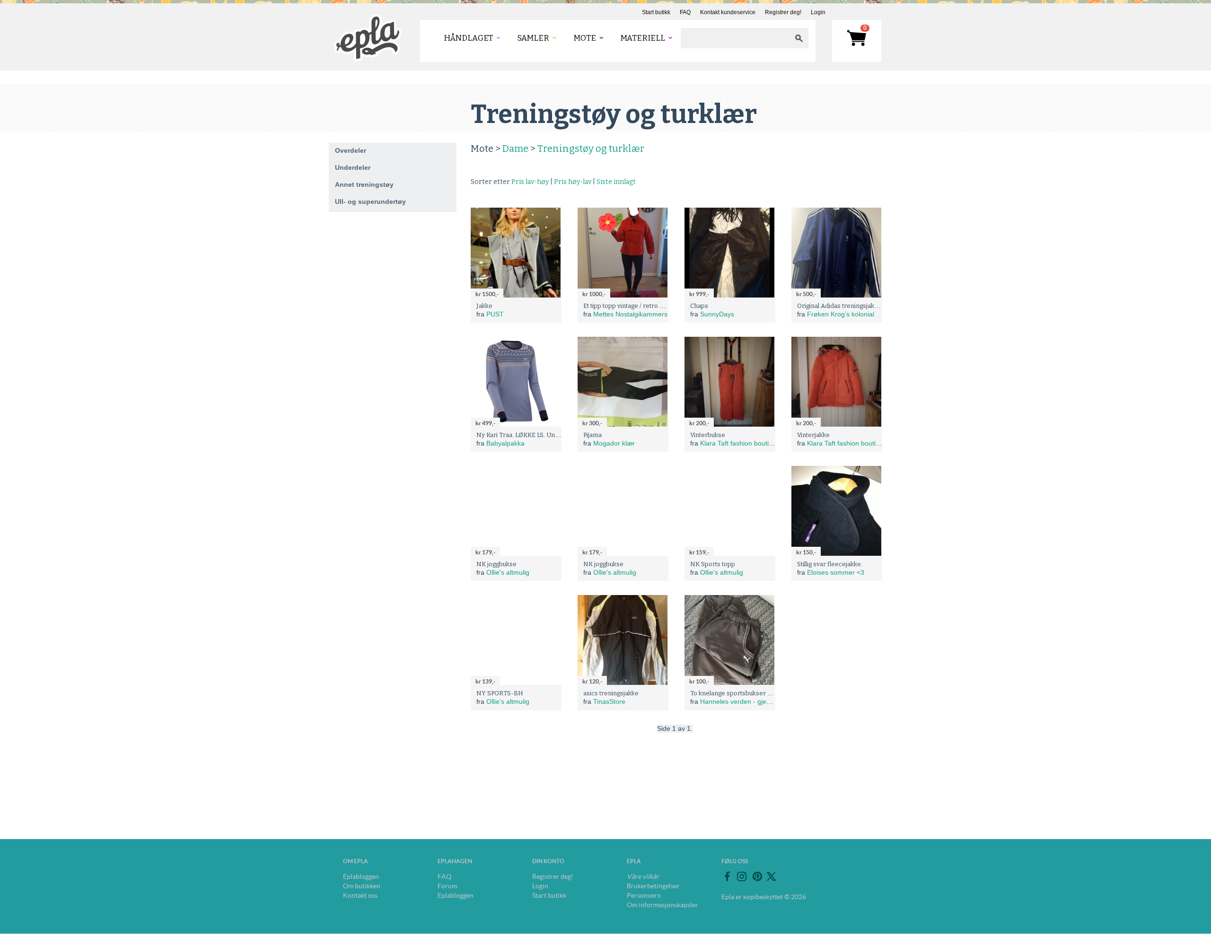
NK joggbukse (496, 564)
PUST (495, 314)
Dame (515, 148)
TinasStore (609, 701)
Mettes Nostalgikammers (630, 314)
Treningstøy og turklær (590, 148)
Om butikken (361, 886)
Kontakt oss (360, 895)
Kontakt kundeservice (727, 12)
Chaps (699, 305)
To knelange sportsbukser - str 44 (739, 693)
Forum (447, 886)
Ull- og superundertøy (370, 201)
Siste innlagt (616, 182)
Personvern (644, 895)
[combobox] (735, 38)
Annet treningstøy (364, 184)
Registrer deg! (783, 12)
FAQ (685, 12)
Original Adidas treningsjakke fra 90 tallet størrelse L (872, 305)
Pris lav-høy (530, 182)
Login (818, 12)
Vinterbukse (707, 434)
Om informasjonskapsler (662, 905)
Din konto (548, 861)
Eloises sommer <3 (835, 572)
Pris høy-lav (572, 182)
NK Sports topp (712, 564)
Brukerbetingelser (653, 886)
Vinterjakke (813, 434)
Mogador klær (614, 443)
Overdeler (350, 150)
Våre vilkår (643, 876)
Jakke (484, 305)
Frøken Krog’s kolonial (840, 314)
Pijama (592, 434)
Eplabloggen (361, 876)
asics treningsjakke (611, 693)
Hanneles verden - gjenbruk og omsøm (758, 701)
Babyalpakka (505, 443)
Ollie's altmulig (507, 572)
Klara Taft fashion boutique (740, 443)
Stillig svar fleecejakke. (829, 564)
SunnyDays (717, 314)
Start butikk (656, 12)
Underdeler (352, 167)
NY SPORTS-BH (499, 693)
